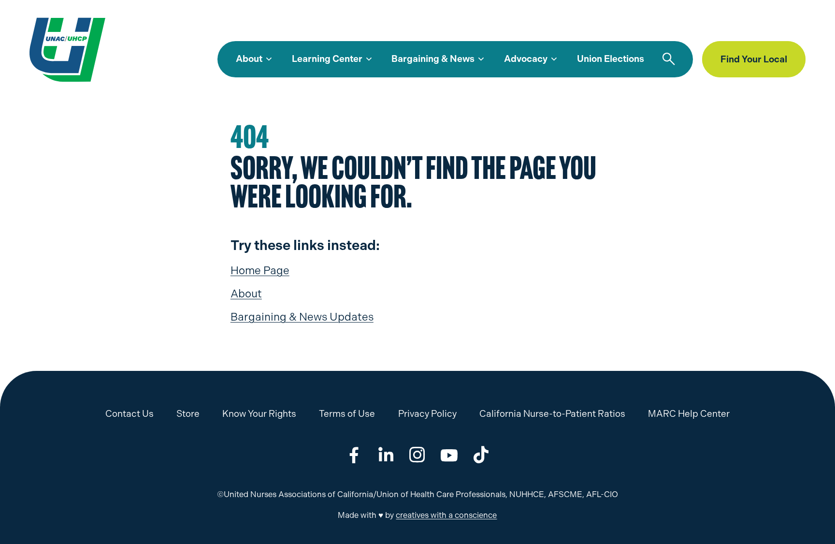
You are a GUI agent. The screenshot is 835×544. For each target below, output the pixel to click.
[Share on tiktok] (481, 454)
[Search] (668, 59)
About (249, 58)
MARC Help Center (668, 26)
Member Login (778, 26)
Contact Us (129, 413)
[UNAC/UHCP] (67, 49)
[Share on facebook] (354, 454)
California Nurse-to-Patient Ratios (552, 413)
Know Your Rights (259, 413)
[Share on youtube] (449, 454)
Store (727, 26)
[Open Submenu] (269, 59)
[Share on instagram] (417, 454)
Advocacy (525, 58)
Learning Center (327, 58)
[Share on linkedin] (385, 454)
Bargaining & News (433, 58)
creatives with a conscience (446, 515)
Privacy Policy (427, 413)
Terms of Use (347, 413)
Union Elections (610, 58)
